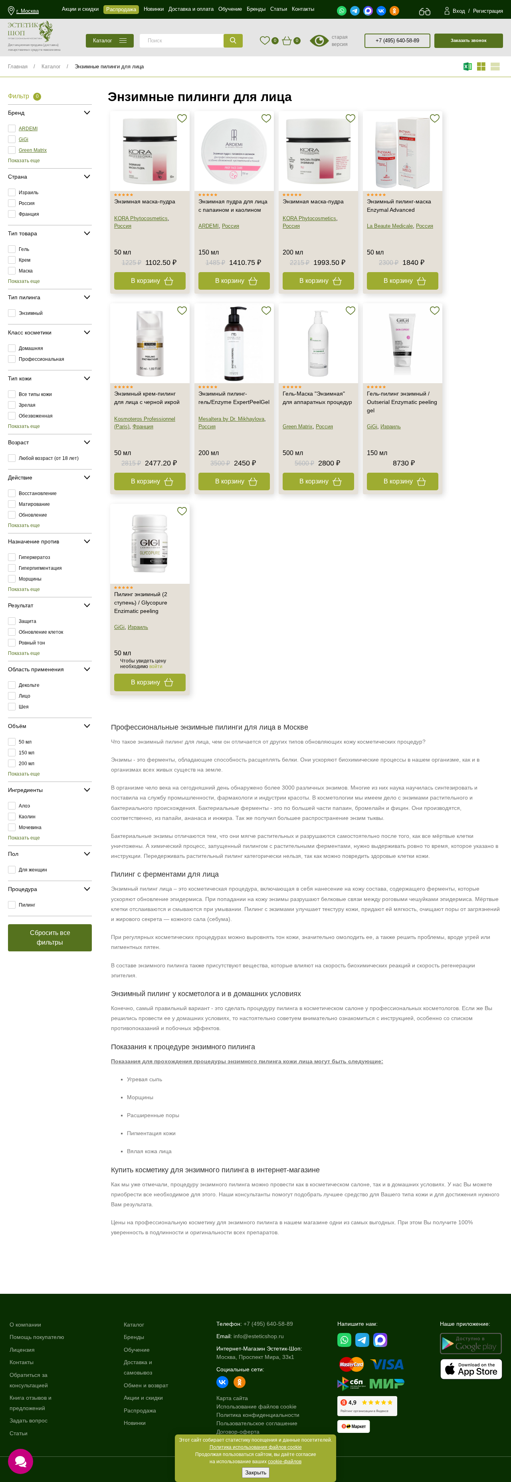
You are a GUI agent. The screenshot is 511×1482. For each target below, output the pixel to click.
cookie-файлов (284, 1461)
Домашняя (31, 348)
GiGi (23, 139)
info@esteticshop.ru (259, 1336)
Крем (24, 260)
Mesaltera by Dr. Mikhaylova (231, 419)
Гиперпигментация (40, 568)
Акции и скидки (143, 1397)
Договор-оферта (237, 1431)
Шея (24, 707)
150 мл (26, 753)
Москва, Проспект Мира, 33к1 (255, 1357)
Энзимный (31, 313)
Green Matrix (33, 150)
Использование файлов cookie (256, 1406)
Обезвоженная (36, 416)
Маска (26, 271)
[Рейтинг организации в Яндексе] (367, 1406)
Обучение (137, 1350)
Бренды (134, 1337)
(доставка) (51, 45)
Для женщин (33, 870)
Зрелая (27, 405)
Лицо (24, 696)
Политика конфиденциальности (257, 1415)
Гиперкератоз (34, 557)
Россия (27, 203)
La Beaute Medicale (390, 226)
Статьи (19, 1433)
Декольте (29, 685)
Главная (18, 67)
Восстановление (38, 493)
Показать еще (24, 160)
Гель (24, 249)
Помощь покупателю (37, 1337)
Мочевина (30, 827)
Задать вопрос (29, 1420)
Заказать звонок (469, 40)
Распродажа (140, 1410)
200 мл (26, 763)
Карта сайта (232, 1398)
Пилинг (27, 905)
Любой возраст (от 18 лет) (49, 458)
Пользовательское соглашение (256, 1423)
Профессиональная (41, 359)
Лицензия (22, 1350)
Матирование (34, 504)
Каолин (27, 817)
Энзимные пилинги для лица (109, 67)
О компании (25, 1324)
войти (155, 666)
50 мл (25, 742)
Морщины (30, 579)
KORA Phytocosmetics (141, 218)
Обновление (33, 515)
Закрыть (255, 1472)
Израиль (28, 192)
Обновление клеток (41, 632)
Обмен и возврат (146, 1385)
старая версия (340, 40)
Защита (27, 621)
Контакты (22, 1362)
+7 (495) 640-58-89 (397, 41)
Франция (29, 214)
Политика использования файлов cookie (256, 1447)
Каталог (51, 67)
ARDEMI (28, 128)
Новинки (135, 1423)
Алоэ (24, 806)
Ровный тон (32, 643)
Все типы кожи (35, 394)
